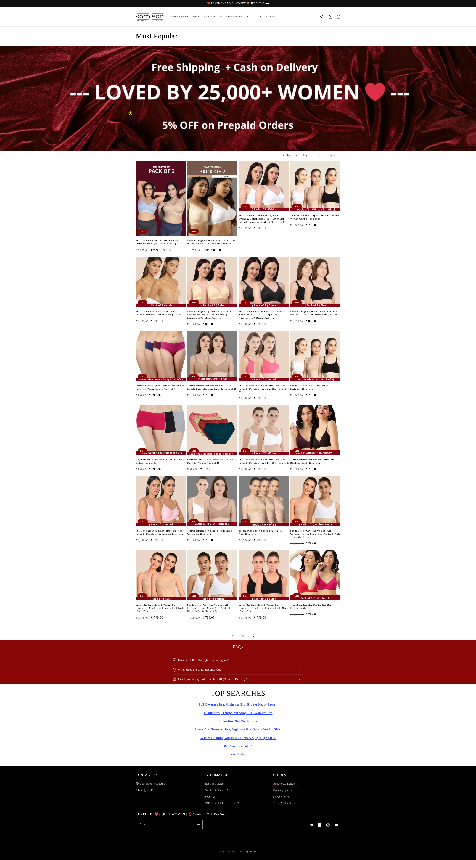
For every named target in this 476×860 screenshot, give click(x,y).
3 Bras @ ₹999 (144, 790)
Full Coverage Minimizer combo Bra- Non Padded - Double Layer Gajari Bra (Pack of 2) (262, 388)
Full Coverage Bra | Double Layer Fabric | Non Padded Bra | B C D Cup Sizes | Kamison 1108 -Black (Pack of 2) (262, 314)
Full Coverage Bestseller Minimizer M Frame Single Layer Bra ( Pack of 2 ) (157, 242)
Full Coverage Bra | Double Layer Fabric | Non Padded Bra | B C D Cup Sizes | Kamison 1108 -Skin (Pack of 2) (210, 314)
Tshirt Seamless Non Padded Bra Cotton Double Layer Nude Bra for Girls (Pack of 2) (211, 387)
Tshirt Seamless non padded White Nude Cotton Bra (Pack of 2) (209, 532)
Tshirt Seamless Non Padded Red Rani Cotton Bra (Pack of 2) (311, 606)
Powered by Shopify (247, 852)
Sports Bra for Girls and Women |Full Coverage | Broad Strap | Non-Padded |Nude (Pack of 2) (160, 608)
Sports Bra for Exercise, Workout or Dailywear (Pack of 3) (309, 387)
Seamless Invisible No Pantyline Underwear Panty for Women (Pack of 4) (211, 461)
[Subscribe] (198, 824)
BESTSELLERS (213, 783)
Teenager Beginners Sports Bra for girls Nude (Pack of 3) (260, 532)
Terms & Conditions (285, 803)
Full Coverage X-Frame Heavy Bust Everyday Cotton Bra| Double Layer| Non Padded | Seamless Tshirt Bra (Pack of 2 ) (262, 218)
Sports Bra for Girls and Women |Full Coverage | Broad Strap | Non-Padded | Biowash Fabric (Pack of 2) (208, 608)
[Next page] (253, 636)
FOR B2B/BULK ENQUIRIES (222, 803)
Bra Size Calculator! (216, 790)
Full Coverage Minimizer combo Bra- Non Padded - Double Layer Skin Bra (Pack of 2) (160, 313)
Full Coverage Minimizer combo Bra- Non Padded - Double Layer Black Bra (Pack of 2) (315, 313)
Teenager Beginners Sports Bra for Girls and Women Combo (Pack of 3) (314, 217)
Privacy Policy (281, 796)
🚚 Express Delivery (285, 783)
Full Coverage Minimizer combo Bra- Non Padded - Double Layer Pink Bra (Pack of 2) (160, 532)
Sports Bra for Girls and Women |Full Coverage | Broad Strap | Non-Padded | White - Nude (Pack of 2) (315, 533)
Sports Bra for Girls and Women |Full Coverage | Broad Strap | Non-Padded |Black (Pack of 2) (263, 608)
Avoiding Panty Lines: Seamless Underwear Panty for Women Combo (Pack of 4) (160, 387)
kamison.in (233, 852)
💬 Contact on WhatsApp (150, 783)
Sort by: (286, 155)
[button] (322, 17)
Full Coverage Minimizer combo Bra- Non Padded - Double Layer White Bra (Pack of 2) (264, 461)
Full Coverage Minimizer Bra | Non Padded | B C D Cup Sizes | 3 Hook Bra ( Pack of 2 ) (212, 242)
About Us (209, 796)
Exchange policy (282, 790)
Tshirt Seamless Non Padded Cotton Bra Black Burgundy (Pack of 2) (312, 461)
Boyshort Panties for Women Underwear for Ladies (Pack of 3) (160, 461)
